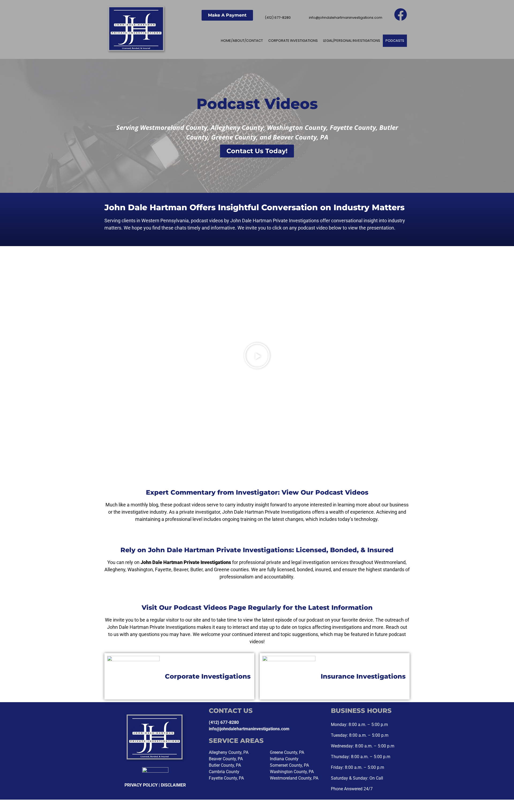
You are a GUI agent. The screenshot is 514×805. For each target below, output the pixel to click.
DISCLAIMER (173, 785)
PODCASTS (395, 40)
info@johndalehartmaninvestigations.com (249, 728)
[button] (143, 355)
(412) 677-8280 (224, 722)
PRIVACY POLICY (141, 785)
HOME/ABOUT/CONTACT (242, 40)
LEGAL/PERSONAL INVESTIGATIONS (351, 40)
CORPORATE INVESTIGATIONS (293, 40)
